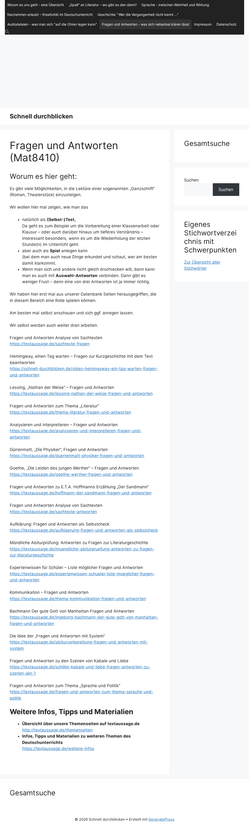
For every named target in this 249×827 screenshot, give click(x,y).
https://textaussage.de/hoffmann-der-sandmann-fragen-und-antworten (80, 492)
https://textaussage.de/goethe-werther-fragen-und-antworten (71, 474)
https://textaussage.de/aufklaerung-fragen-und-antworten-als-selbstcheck (84, 530)
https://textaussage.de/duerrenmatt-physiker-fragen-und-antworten (77, 455)
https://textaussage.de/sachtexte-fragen (49, 343)
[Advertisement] (124, 71)
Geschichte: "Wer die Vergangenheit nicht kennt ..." (138, 14)
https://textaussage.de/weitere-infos (58, 748)
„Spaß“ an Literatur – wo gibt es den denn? (103, 5)
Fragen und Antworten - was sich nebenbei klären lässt (145, 24)
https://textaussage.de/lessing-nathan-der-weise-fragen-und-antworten (81, 393)
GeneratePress (161, 819)
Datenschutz (226, 24)
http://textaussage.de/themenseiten (57, 730)
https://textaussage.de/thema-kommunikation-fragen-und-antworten (78, 598)
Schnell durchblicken (41, 116)
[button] (124, 32)
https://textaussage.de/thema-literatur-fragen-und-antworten (70, 412)
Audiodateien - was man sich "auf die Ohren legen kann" (52, 24)
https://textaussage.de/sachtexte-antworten (53, 511)
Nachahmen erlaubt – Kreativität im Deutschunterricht (50, 14)
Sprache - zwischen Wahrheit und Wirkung (175, 5)
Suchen (191, 180)
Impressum (203, 24)
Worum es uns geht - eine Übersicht (35, 5)
